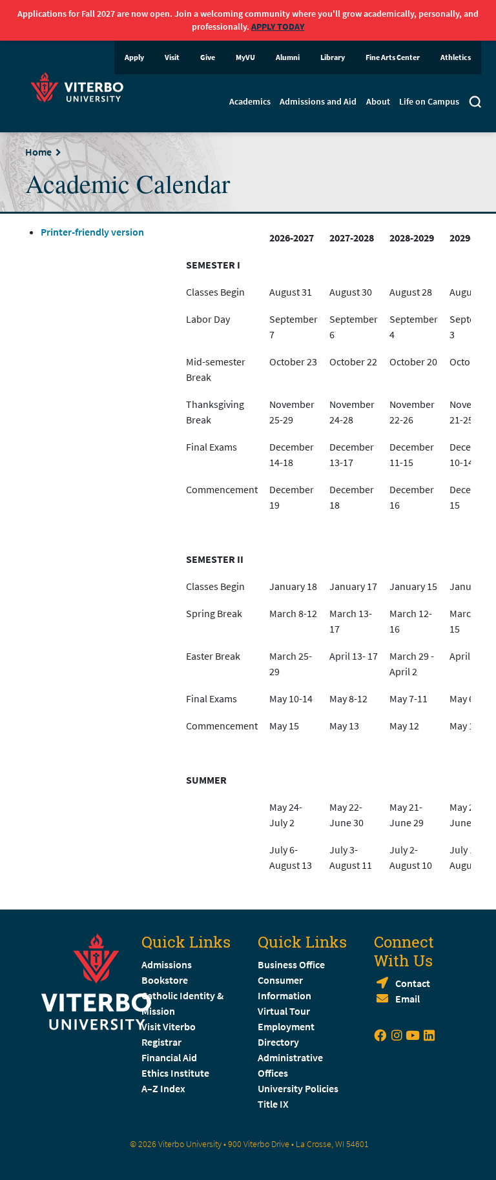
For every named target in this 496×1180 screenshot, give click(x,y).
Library (332, 57)
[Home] (80, 85)
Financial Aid (169, 1057)
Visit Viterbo (168, 1026)
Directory (279, 1041)
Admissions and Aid (318, 101)
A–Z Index (163, 1088)
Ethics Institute (175, 1072)
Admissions (166, 964)
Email (407, 998)
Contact (412, 983)
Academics (250, 101)
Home (38, 151)
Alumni (288, 57)
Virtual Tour (284, 1010)
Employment (286, 1026)
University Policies (298, 1088)
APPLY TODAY (277, 26)
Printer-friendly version (92, 231)
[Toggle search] (475, 103)
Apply (134, 57)
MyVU (245, 57)
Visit (172, 57)
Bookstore (164, 979)
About (378, 101)
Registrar (161, 1041)
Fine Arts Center (393, 57)
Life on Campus (429, 101)
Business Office (291, 964)
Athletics (455, 57)
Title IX (273, 1103)
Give (207, 57)
